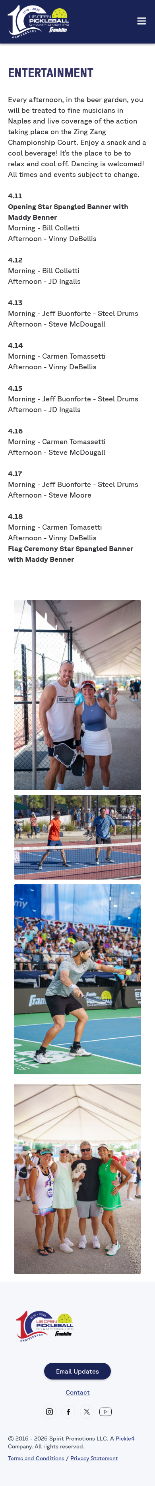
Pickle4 (125, 1438)
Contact (78, 1392)
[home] (38, 22)
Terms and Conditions (36, 1458)
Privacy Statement (94, 1458)
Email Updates (77, 1371)
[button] (141, 21)
